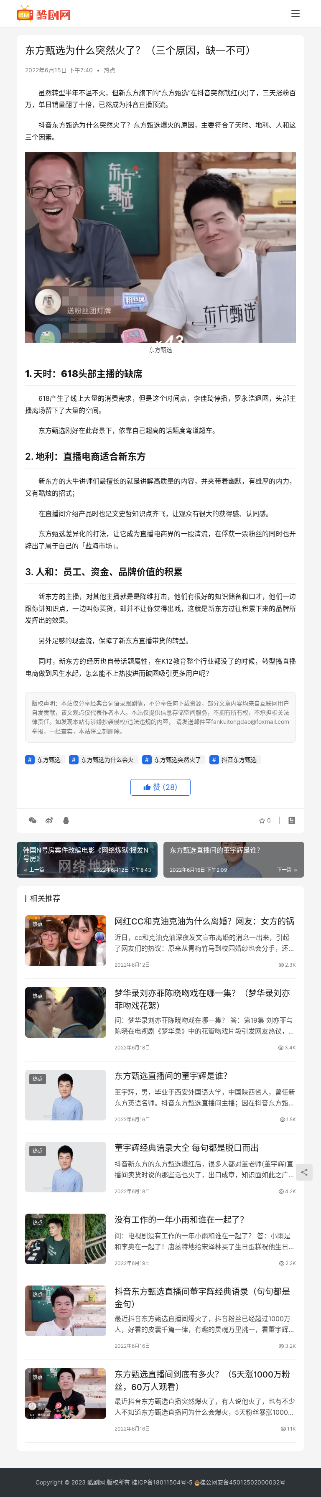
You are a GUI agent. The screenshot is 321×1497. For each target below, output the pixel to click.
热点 (109, 70)
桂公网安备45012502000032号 (242, 1482)
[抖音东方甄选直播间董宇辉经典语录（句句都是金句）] (65, 1311)
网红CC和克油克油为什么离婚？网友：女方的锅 (204, 922)
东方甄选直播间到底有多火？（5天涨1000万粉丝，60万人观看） (202, 1381)
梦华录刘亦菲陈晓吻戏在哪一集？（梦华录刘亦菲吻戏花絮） (202, 999)
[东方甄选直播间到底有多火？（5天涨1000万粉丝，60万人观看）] (65, 1393)
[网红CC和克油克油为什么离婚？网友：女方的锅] (65, 940)
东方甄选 (49, 759)
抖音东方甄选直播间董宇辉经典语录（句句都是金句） (202, 1298)
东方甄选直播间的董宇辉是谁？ (173, 1076)
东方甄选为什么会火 (107, 759)
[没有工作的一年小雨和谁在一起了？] (65, 1239)
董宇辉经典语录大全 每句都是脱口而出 (187, 1148)
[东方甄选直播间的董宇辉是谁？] (65, 1095)
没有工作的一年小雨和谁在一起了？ (181, 1220)
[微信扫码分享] (32, 820)
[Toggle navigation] (295, 13)
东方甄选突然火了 (177, 759)
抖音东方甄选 (239, 759)
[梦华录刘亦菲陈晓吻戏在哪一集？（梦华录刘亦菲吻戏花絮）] (65, 1012)
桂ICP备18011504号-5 (162, 1482)
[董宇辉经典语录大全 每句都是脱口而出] (65, 1167)
